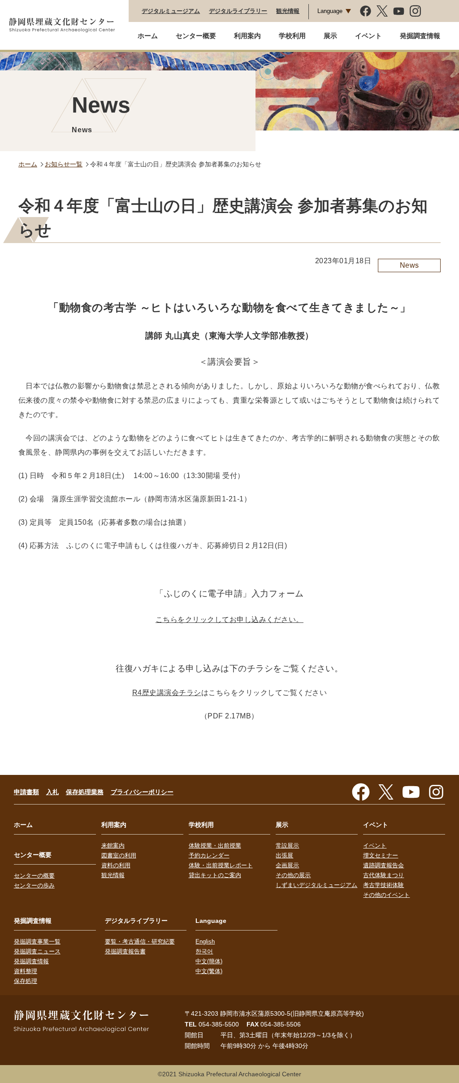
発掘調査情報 (31, 961)
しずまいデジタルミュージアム (316, 885)
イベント (374, 845)
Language (329, 11)
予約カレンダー (209, 855)
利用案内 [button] (247, 35)
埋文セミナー (380, 855)
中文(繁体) (208, 971)
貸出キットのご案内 (215, 875)
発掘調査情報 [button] (420, 35)
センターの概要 (34, 875)
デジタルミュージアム (171, 11)
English (205, 941)
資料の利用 (115, 865)
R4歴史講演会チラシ (166, 692)
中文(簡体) (208, 961)
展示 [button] (330, 35)
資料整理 (25, 971)
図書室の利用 (118, 855)
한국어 (204, 951)
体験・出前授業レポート (221, 865)
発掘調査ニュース (37, 951)
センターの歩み (34, 885)
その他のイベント (386, 895)
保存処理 (25, 981)
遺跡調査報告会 (383, 865)
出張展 (284, 855)
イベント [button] (368, 35)
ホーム (148, 35)
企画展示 (287, 865)
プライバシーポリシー (142, 792)
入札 (52, 792)
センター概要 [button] (196, 35)
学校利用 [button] (292, 35)
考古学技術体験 (383, 885)
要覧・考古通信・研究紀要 (140, 941)
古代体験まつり (383, 875)
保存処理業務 (85, 792)
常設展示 (287, 845)
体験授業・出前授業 (215, 845)
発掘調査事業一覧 (37, 941)
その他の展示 (293, 875)
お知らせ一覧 (63, 164)
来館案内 (113, 845)
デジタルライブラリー (238, 11)
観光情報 (287, 11)
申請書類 (26, 792)
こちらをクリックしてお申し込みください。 (229, 619)
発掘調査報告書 (125, 951)
